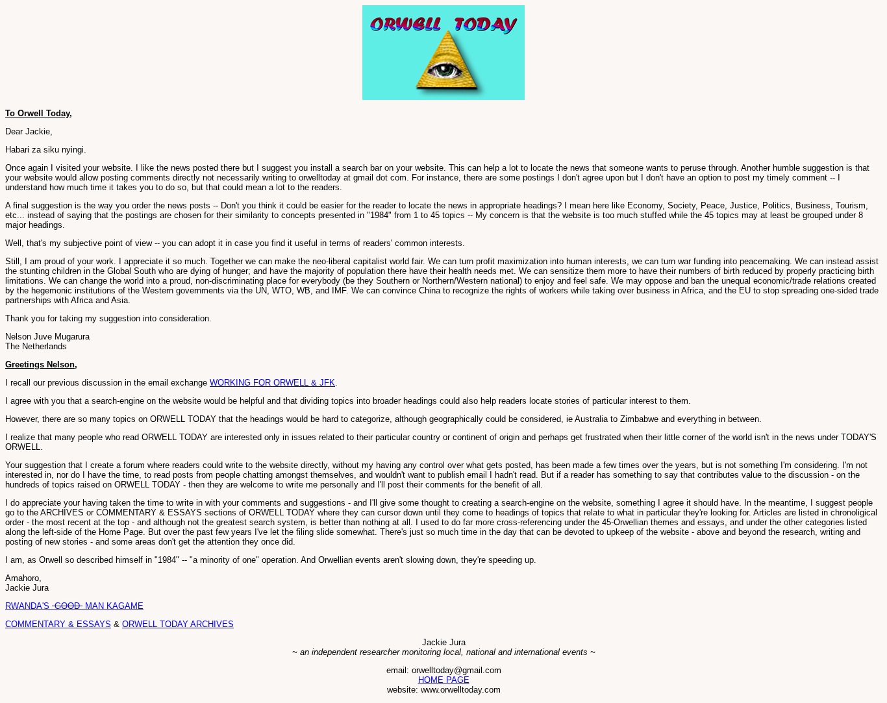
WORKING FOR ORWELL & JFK (272, 383)
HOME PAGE (443, 680)
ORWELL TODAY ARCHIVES (178, 624)
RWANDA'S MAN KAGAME (74, 606)
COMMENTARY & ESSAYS (58, 624)
